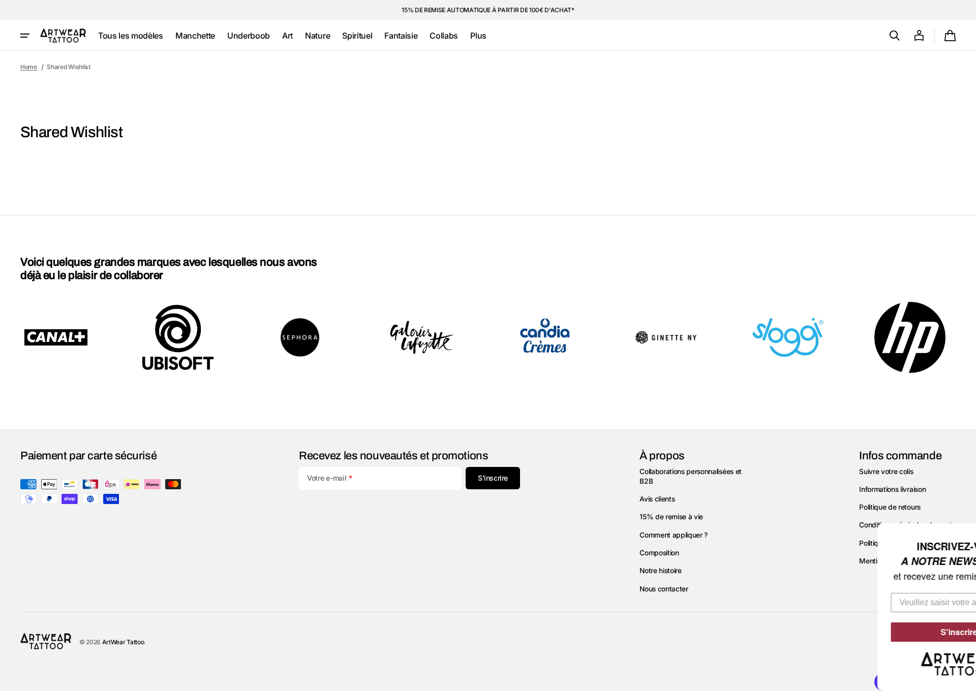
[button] (894, 35)
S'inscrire (903, 632)
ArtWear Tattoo (123, 642)
